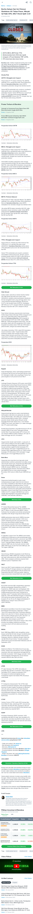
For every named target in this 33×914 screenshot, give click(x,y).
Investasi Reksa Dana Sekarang (16, 846)
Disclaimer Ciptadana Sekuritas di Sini (17, 763)
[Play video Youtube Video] (16, 866)
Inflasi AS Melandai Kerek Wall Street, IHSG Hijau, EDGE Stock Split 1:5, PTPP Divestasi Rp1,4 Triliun (15, 894)
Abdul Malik (9, 796)
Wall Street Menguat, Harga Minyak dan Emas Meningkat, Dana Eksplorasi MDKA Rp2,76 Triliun (15, 909)
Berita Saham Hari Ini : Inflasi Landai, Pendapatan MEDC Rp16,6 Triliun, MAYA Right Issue (15, 901)
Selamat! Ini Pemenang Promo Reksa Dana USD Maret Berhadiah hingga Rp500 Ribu (15, 109)
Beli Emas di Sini (16, 499)
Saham (9, 6)
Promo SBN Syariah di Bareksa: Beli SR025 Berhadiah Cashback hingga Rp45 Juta (13, 116)
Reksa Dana (4, 814)
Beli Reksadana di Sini (16, 287)
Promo (3, 112)
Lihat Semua (28, 856)
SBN (12, 814)
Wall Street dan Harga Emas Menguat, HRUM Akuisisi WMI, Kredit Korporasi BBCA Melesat (14, 887)
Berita (3, 6)
